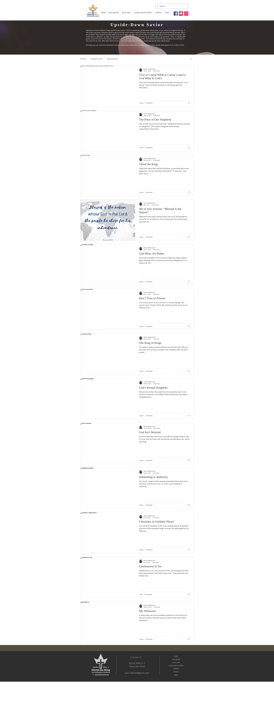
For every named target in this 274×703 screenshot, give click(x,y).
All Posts (83, 59)
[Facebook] (176, 13)
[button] (113, 13)
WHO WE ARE (176, 659)
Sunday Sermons (97, 59)
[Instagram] (186, 13)
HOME (176, 656)
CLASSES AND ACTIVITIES (176, 665)
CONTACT (176, 669)
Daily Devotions (112, 59)
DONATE (176, 672)
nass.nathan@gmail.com (137, 672)
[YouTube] (181, 13)
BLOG (176, 675)
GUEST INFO (176, 662)
